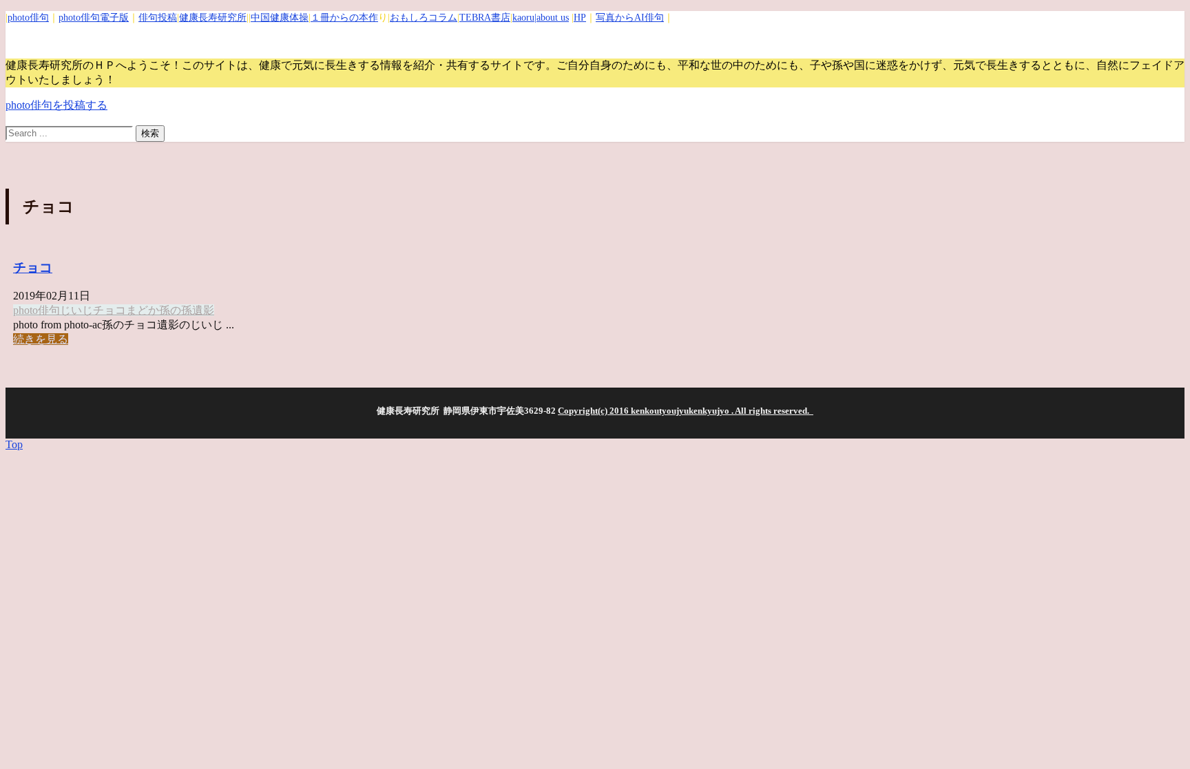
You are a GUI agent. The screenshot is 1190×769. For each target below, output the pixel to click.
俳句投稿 (157, 17)
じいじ (76, 310)
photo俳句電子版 (94, 17)
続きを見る (40, 339)
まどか (142, 310)
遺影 (203, 310)
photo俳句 (28, 17)
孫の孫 (175, 310)
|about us (551, 17)
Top (14, 444)
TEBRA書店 (484, 17)
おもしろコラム (423, 17)
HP (580, 17)
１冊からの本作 (344, 17)
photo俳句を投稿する (56, 105)
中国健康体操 (280, 17)
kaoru (523, 17)
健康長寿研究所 (213, 17)
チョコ (32, 267)
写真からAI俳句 (630, 17)
